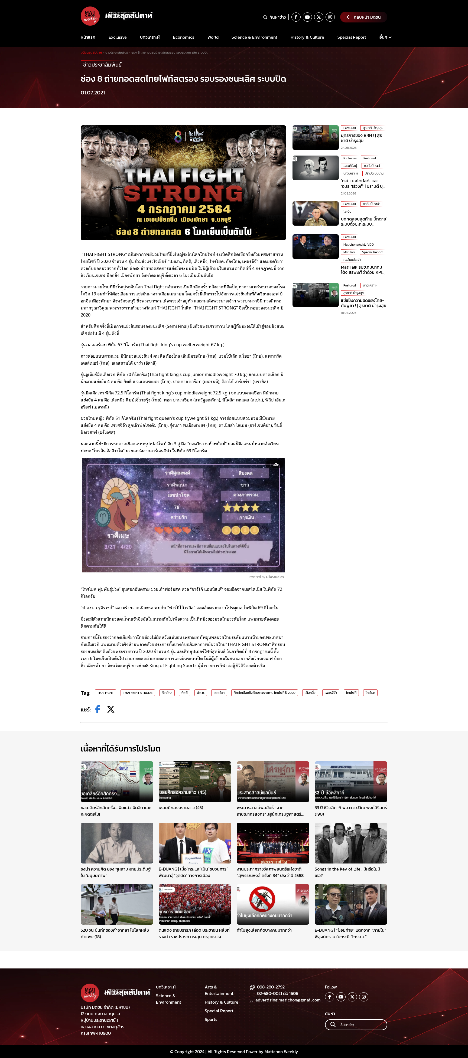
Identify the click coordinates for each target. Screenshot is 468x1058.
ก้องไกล (167, 692)
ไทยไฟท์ (351, 692)
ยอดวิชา (219, 692)
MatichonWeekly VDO (358, 244)
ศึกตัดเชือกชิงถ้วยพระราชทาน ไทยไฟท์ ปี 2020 (264, 692)
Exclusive (118, 37)
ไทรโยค (370, 692)
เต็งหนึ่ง (310, 692)
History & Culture (307, 37)
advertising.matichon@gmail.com (288, 1000)
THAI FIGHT (105, 692)
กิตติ (184, 692)
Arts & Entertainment (219, 990)
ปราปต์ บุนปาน (374, 173)
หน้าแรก (88, 37)
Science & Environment (254, 37)
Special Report (351, 37)
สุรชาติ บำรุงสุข (373, 128)
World (213, 37)
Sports (211, 1019)
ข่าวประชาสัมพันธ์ (102, 65)
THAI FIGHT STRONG (137, 692)
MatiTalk (349, 252)
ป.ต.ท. (200, 692)
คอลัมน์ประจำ (372, 165)
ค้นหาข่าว (277, 17)
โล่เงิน (347, 211)
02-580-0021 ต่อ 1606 (277, 993)
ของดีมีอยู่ (350, 165)
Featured (349, 128)
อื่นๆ (383, 37)
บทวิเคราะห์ (150, 37)
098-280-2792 (271, 987)
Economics (183, 37)
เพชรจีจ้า (331, 692)
